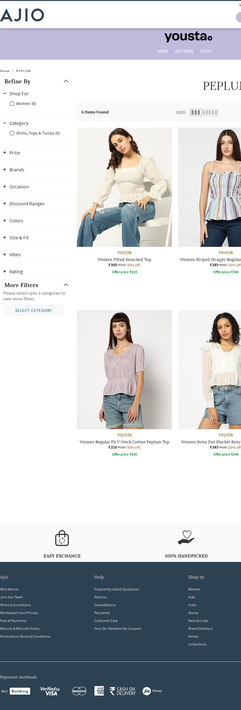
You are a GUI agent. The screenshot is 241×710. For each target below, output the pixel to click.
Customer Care (106, 620)
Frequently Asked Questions (116, 589)
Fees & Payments (13, 620)
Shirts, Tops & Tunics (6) (38, 133)
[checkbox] (37, 103)
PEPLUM (23, 71)
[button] (37, 81)
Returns (100, 597)
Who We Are (9, 589)
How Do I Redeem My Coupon (117, 628)
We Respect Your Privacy (19, 612)
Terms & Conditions (15, 604)
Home (5, 71)
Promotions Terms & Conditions (25, 636)
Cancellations (105, 604)
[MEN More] (171, 51)
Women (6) (26, 103)
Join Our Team (11, 597)
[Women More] (197, 51)
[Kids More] (215, 51)
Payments (102, 612)
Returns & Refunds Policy (20, 628)
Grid (181, 112)
